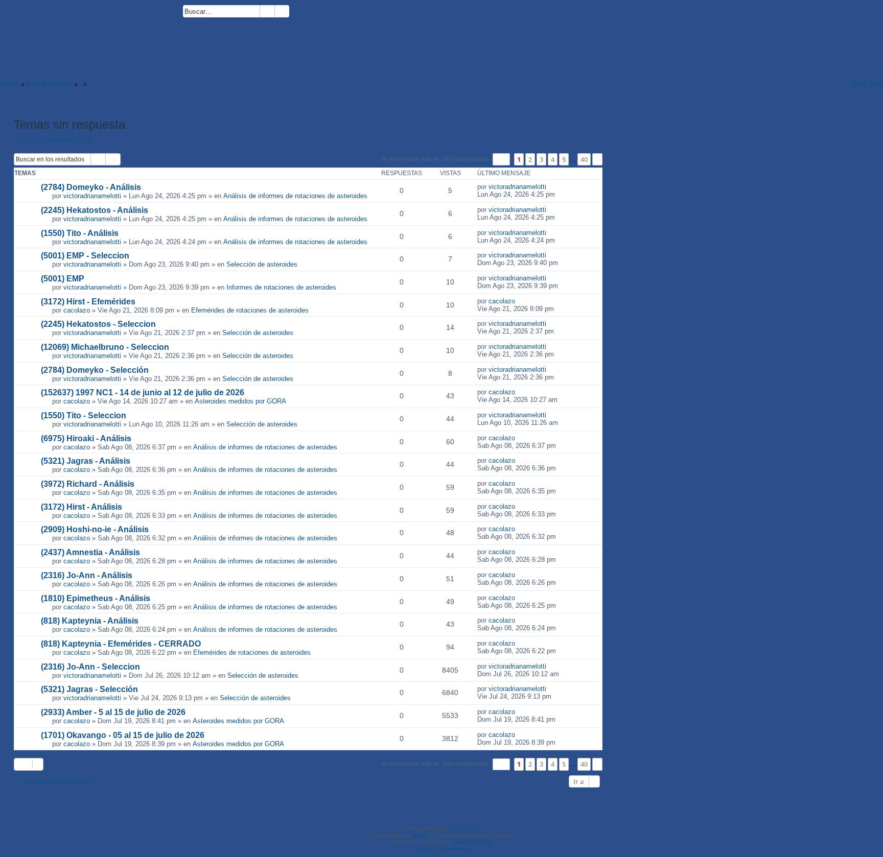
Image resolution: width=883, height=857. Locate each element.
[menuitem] (293, 13)
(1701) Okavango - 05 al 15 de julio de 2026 (122, 735)
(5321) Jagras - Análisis (85, 461)
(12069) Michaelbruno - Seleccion (105, 347)
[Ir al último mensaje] (551, 187)
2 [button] (530, 159)
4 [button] (552, 159)
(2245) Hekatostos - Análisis (94, 210)
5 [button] (564, 159)
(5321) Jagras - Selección (89, 689)
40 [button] (584, 159)
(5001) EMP (62, 278)
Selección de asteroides (261, 264)
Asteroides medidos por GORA (240, 401)
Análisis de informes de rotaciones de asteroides (295, 196)
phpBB (420, 835)
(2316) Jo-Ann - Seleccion (90, 666)
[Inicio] (91, 34)
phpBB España (473, 842)
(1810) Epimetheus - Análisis (95, 598)
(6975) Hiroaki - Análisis (86, 438)
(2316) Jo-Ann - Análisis (86, 575)
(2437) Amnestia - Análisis (90, 552)
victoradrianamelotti (92, 196)
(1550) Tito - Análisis (80, 233)
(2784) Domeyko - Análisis (91, 187)
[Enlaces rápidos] (832, 84)
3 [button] (541, 159)
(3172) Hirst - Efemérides (88, 301)
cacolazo (76, 310)
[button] (501, 159)
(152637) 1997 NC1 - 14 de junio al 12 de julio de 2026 (142, 392)
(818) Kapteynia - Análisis (89, 620)
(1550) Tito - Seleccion (83, 415)
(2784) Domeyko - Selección (95, 370)
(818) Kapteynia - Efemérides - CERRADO (121, 643)
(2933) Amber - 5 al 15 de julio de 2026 (113, 712)
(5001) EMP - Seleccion (85, 255)
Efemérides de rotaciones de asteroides (250, 310)
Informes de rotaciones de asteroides (281, 287)
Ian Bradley (462, 828)
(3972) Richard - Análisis (87, 484)
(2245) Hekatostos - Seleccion (98, 324)
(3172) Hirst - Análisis (81, 507)
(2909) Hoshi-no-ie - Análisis (95, 529)
